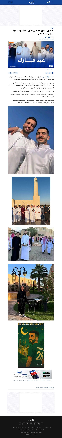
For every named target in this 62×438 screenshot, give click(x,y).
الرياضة (52, 28)
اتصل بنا (27, 427)
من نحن (33, 427)
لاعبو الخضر (47, 77)
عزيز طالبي (48, 37)
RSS (36, 430)
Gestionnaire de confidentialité (25, 430)
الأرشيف (41, 430)
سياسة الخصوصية (18, 427)
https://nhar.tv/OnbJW (42, 387)
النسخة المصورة (47, 427)
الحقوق (37, 432)
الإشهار (39, 427)
